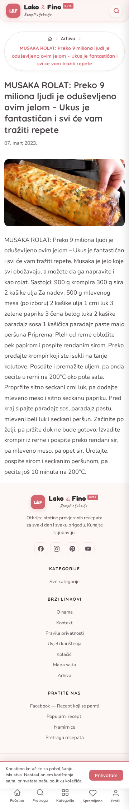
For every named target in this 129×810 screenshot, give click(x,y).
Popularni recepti (64, 716)
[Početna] (49, 38)
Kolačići (64, 654)
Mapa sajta (64, 665)
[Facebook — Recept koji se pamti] (40, 548)
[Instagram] (56, 548)
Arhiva (68, 38)
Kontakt (64, 622)
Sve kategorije (64, 581)
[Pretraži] (116, 11)
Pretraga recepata (65, 737)
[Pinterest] (72, 548)
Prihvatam (106, 775)
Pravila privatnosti (65, 633)
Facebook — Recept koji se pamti (64, 706)
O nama (65, 612)
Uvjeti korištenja (64, 643)
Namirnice (64, 727)
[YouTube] (88, 548)
